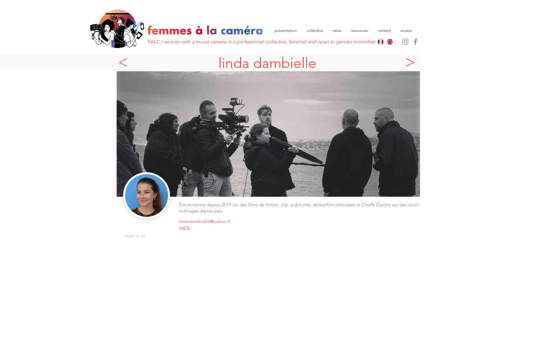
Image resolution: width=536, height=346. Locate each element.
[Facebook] (415, 41)
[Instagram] (405, 41)
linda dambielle (267, 63)
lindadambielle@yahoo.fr (204, 221)
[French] (380, 41)
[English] (390, 41)
